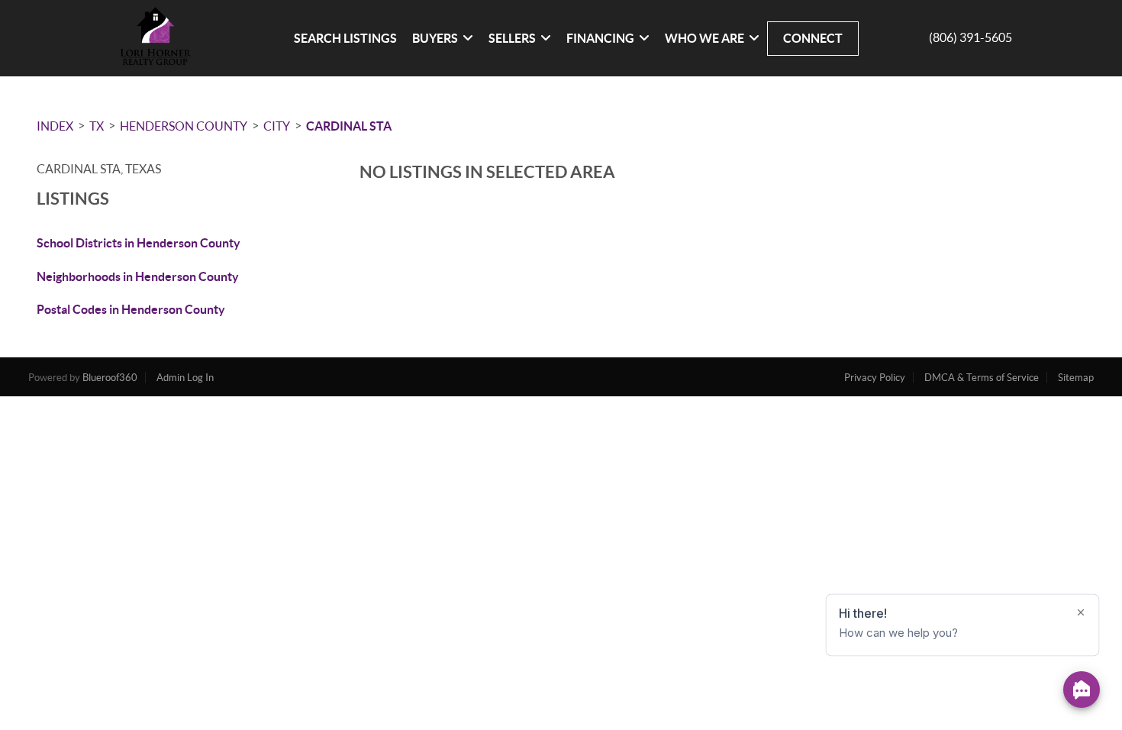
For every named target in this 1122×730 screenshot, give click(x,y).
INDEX (55, 126)
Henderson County (183, 126)
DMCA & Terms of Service (981, 377)
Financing (600, 38)
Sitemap (1076, 377)
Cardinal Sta (349, 126)
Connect (813, 38)
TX (96, 126)
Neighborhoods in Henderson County (138, 276)
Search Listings (345, 38)
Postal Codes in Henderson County (131, 309)
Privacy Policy (874, 377)
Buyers (435, 38)
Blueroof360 (109, 377)
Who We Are (704, 38)
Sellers (512, 38)
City (276, 126)
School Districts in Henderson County (138, 243)
